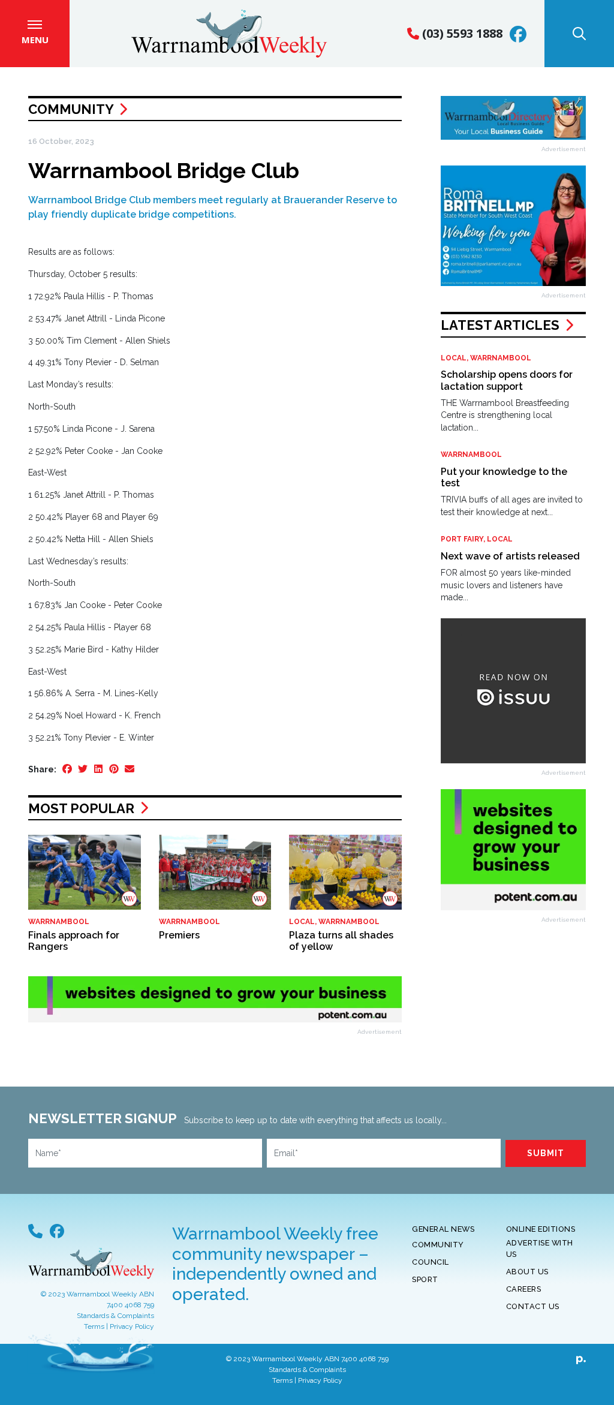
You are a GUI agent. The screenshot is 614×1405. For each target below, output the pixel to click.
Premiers (179, 935)
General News (443, 1229)
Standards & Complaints (115, 1315)
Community (70, 109)
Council (430, 1261)
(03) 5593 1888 (460, 33)
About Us (527, 1271)
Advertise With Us (539, 1248)
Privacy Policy (132, 1326)
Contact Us (532, 1306)
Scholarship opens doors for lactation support (507, 380)
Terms (94, 1326)
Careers (523, 1288)
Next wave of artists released (510, 556)
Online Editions (541, 1229)
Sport (425, 1279)
